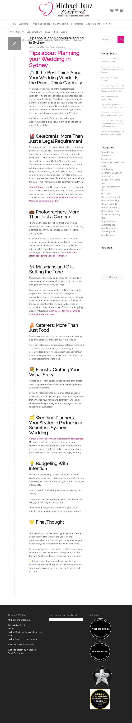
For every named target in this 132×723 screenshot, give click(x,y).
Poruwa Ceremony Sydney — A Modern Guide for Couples (112, 132)
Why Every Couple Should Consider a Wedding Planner (111, 105)
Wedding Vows (108, 235)
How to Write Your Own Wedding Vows (109, 97)
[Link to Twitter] (116, 9)
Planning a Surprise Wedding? (112, 85)
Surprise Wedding (109, 221)
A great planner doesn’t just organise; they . (56, 438)
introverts (105, 183)
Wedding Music (108, 231)
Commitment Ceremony (112, 162)
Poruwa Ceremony (110, 207)
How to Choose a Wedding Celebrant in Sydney (111, 60)
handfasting (107, 169)
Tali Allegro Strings (71, 310)
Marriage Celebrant (110, 197)
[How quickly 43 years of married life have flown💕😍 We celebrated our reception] (120, 254)
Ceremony (35, 47)
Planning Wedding (57, 47)
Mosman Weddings (110, 200)
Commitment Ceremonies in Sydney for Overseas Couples (111, 114)
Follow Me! (112, 277)
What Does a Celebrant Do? (111, 91)
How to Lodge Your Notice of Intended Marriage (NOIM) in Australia (112, 69)
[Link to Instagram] (111, 9)
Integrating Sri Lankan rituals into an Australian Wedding (111, 176)
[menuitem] (12, 24)
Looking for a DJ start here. (42, 314)
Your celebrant (36, 187)
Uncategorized (108, 224)
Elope (103, 165)
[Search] (122, 40)
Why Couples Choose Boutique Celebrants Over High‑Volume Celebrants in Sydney (112, 123)
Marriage (45, 47)
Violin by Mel (55, 310)
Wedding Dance (108, 228)
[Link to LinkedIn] (121, 9)
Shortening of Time (110, 210)
